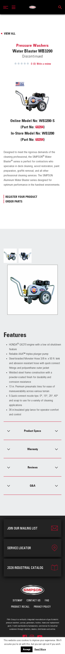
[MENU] (6, 7)
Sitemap (17, 600)
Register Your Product (21, 197)
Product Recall (20, 606)
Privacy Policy (42, 606)
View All (9, 33)
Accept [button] (26, 649)
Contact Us (33, 600)
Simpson (32, 7)
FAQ (47, 600)
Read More (40, 649)
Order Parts (13, 201)
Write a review (44, 63)
